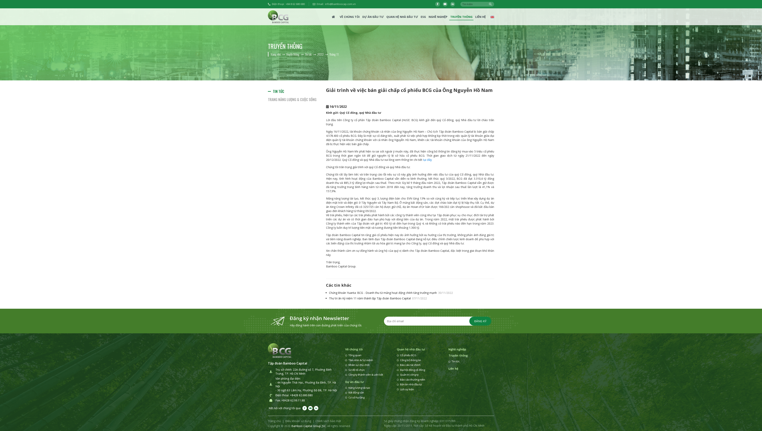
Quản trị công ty (409, 374)
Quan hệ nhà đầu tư (402, 17)
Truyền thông (461, 17)
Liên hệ (480, 17)
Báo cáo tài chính (410, 365)
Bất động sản (356, 392)
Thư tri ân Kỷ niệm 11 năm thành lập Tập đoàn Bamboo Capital (378, 298)
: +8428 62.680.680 (301, 395)
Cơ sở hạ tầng (356, 397)
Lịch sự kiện (407, 389)
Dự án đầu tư (373, 17)
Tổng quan (354, 355)
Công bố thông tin (410, 360)
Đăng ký (480, 321)
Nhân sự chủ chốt (358, 365)
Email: (336, 4)
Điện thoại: (288, 4)
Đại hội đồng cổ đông (412, 370)
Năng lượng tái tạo (359, 388)
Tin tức (278, 91)
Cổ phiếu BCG (408, 355)
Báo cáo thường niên (412, 379)
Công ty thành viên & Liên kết (365, 374)
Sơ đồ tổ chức (356, 370)
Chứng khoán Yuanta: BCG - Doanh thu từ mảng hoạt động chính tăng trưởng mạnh (391, 293)
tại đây (428, 160)
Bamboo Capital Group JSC (308, 426)
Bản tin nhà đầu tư (411, 384)
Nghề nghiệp (438, 17)
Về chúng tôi (350, 17)
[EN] (492, 17)
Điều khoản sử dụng (298, 421)
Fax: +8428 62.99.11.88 (290, 400)
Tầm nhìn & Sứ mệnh (360, 360)
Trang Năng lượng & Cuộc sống (292, 99)
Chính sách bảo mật (328, 421)
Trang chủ (274, 421)
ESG (423, 17)
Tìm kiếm (490, 4)
